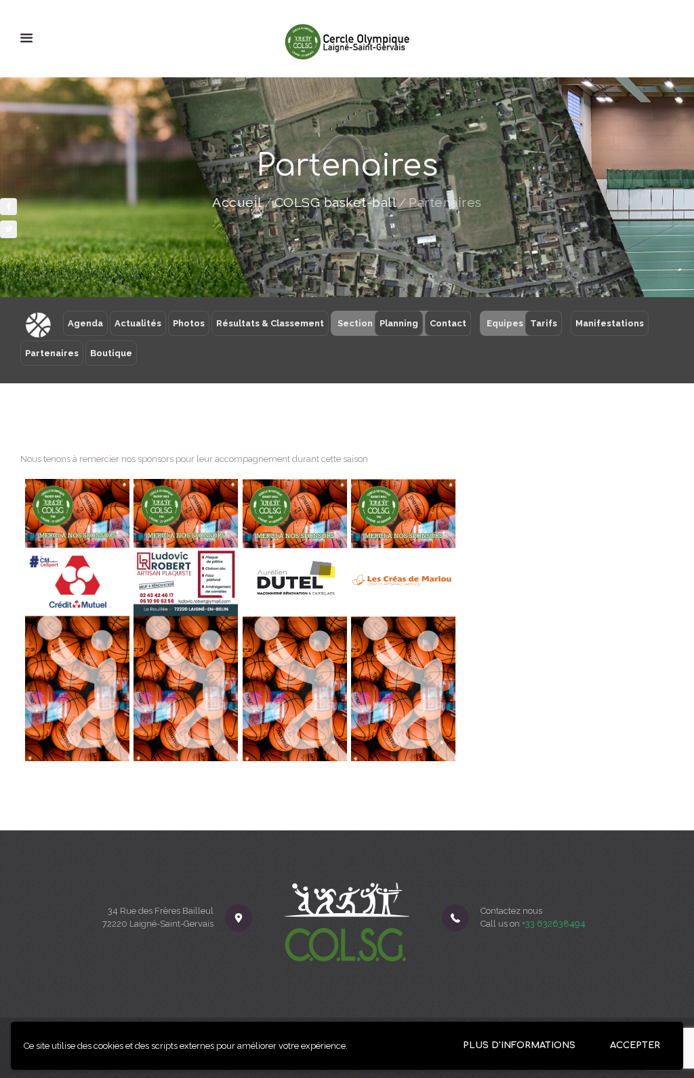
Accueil (237, 203)
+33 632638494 (554, 924)
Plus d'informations (519, 1045)
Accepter (635, 1045)
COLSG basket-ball (335, 203)
